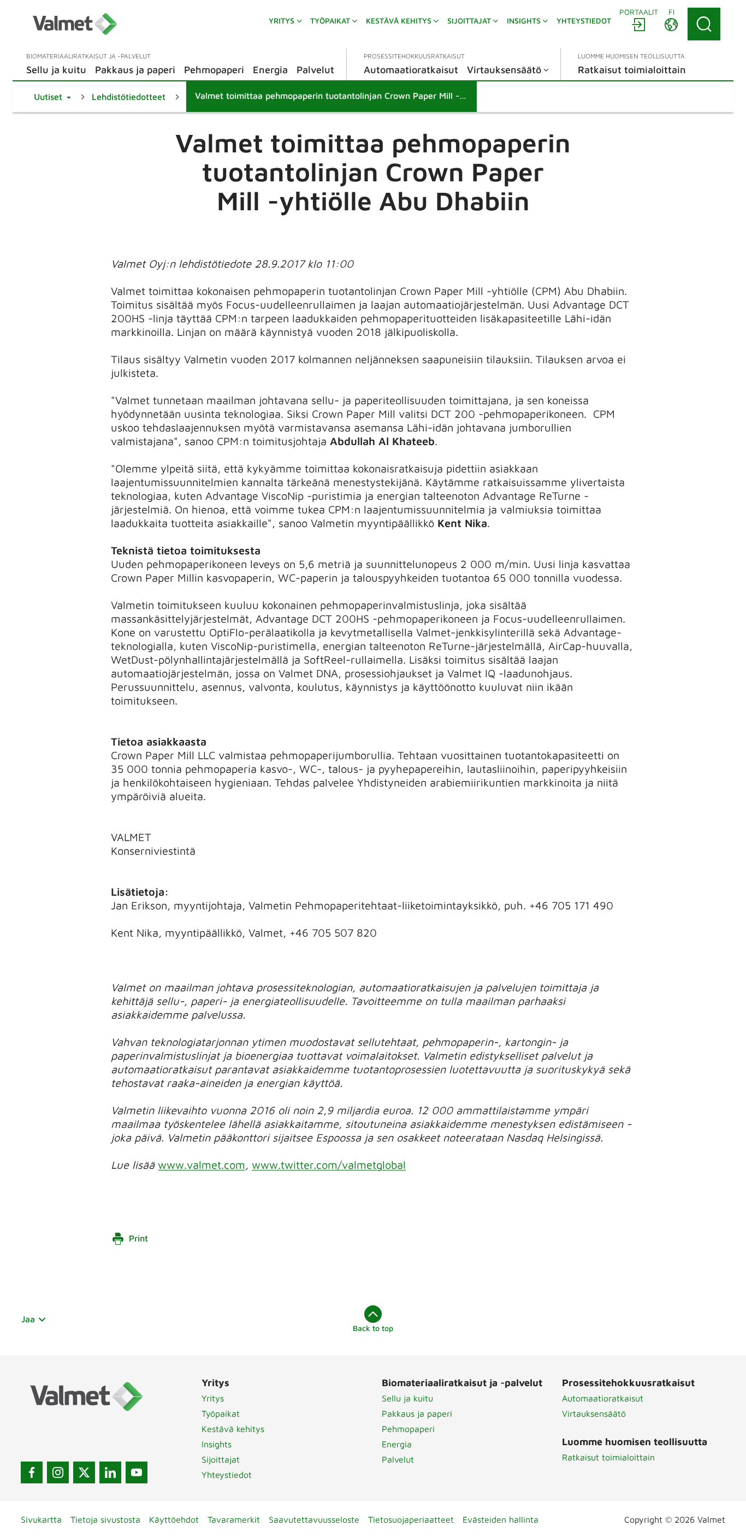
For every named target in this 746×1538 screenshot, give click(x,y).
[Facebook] (32, 1472)
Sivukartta (41, 1519)
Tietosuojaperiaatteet (411, 1519)
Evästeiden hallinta (500, 1519)
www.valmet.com (201, 1164)
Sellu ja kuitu (407, 1398)
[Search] (704, 24)
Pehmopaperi (408, 1429)
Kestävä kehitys (233, 1429)
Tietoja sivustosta (105, 1519)
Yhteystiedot (227, 1475)
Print (138, 1238)
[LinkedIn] (110, 1472)
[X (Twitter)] (84, 1472)
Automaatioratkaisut (602, 1398)
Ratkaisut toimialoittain (608, 1457)
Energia (397, 1444)
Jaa (28, 1319)
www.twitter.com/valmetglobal (329, 1164)
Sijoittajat (221, 1459)
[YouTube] (136, 1472)
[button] (52, 96)
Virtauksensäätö (594, 1413)
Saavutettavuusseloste (314, 1519)
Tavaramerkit (234, 1519)
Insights (217, 1444)
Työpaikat (221, 1413)
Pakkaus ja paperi (417, 1413)
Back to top (373, 1328)
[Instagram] (58, 1472)
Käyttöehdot (174, 1519)
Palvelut (398, 1459)
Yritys (213, 1398)
